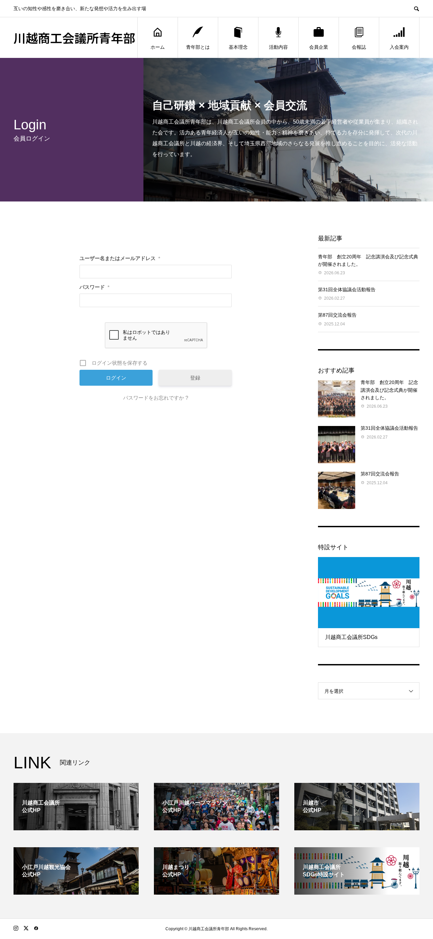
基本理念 (238, 47)
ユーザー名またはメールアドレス (119, 258)
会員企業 (318, 47)
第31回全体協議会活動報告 (346, 289)
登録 (195, 378)
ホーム (158, 47)
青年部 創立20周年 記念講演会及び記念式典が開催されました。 (389, 390)
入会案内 (399, 47)
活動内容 (278, 47)
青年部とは (198, 47)
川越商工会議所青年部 (74, 37)
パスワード (94, 287)
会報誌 (359, 47)
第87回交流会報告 (337, 315)
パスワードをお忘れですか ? (155, 398)
